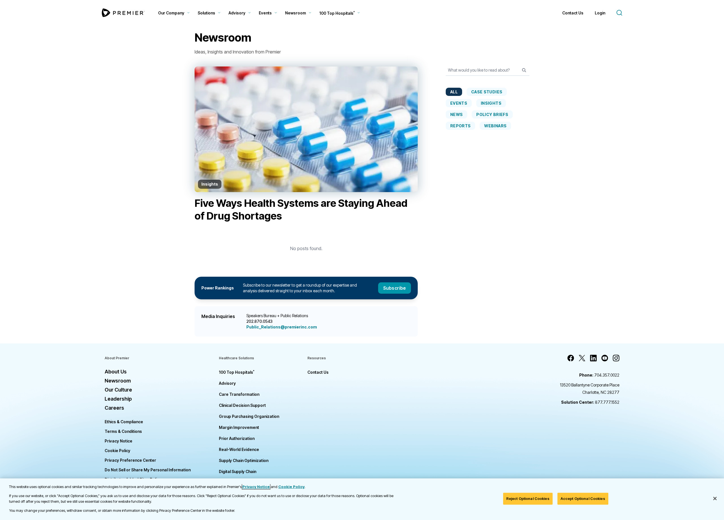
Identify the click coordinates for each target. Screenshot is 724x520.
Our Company (171, 12)
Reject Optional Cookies (528, 498)
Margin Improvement (239, 427)
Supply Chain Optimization (243, 460)
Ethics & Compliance (124, 421)
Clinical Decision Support (242, 405)
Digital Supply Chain (237, 471)
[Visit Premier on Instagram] (616, 358)
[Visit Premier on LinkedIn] (593, 358)
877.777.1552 (590, 402)
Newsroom (295, 12)
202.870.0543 (259, 321)
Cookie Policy (117, 450)
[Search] (524, 70)
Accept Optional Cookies (583, 498)
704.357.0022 (599, 375)
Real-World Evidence (239, 449)
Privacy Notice (118, 441)
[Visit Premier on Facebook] (570, 358)
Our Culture (118, 390)
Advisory (237, 12)
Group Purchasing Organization (249, 416)
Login (600, 12)
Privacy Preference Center (130, 460)
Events (265, 12)
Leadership (118, 399)
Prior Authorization (237, 438)
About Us (116, 372)
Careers (114, 408)
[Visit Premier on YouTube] (604, 358)
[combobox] (487, 71)
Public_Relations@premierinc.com (281, 327)
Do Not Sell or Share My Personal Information (148, 469)
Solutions (206, 12)
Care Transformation (239, 394)
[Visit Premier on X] (582, 358)
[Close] (715, 498)
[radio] (454, 91)
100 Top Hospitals (236, 372)
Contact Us (572, 12)
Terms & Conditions (123, 431)
